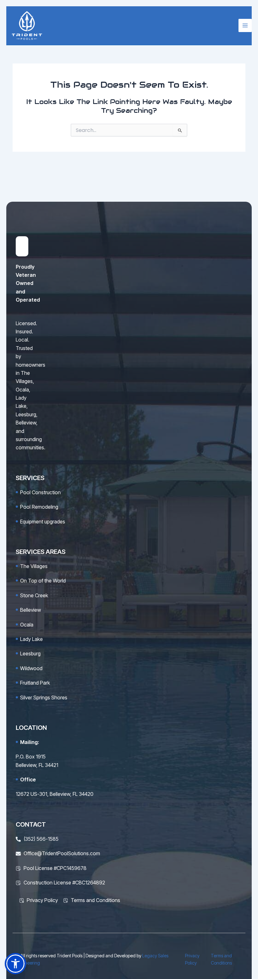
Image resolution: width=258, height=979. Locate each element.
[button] (15, 963)
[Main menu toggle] (245, 25)
